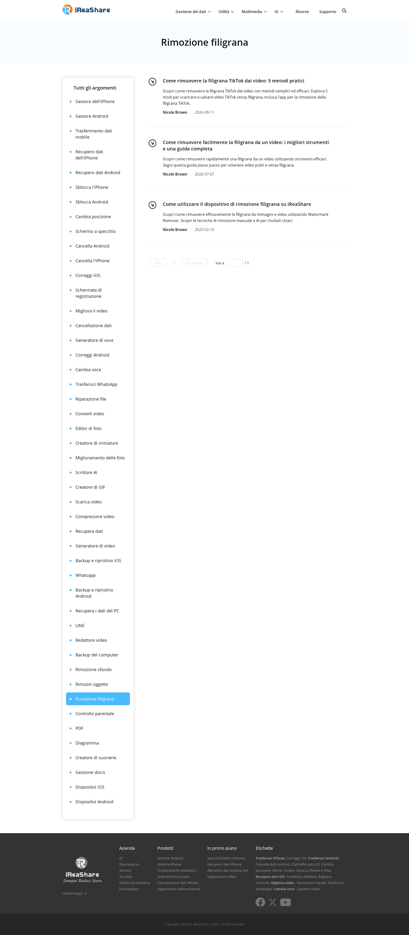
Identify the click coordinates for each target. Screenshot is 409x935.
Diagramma (87, 743)
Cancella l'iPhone (93, 260)
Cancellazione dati (94, 325)
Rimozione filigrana (95, 699)
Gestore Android (92, 116)
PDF (79, 728)
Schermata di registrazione (89, 293)
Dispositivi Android (94, 801)
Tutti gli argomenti (95, 88)
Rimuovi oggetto (92, 684)
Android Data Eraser (173, 876)
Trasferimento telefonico (176, 870)
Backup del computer (97, 655)
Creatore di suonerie (96, 757)
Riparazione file (91, 399)
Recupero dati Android (98, 172)
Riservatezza (129, 864)
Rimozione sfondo (94, 669)
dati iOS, (314, 864)
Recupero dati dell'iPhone (89, 155)
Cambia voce (88, 369)
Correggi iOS (88, 275)
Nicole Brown (175, 112)
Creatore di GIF (90, 487)
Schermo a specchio (96, 231)
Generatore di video (95, 546)
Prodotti (165, 848)
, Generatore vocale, (310, 883)
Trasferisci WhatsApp (96, 384)
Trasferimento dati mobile (94, 134)
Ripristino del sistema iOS (227, 870)
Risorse (302, 11)
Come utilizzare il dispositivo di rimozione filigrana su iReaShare (237, 204)
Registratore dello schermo (178, 889)
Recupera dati (89, 531)
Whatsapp (86, 575)
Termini (125, 870)
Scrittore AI (86, 472)
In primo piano (222, 848)
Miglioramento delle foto (100, 458)
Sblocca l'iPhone (92, 187)
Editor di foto (89, 428)
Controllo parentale (95, 713)
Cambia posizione (93, 216)
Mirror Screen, (283, 870)
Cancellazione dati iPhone (177, 883)
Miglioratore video (221, 876)
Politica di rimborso (134, 883)
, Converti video (307, 889)
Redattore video (91, 640)
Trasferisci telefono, (301, 876)
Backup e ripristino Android (94, 593)
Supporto (327, 11)
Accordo (125, 876)
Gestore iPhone (169, 864)
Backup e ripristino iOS (98, 560)
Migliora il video (91, 311)
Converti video (90, 413)
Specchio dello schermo (226, 858)
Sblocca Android (92, 202)
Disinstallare (129, 889)
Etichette (264, 848)
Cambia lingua (72, 893)
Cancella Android (92, 246)
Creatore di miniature (97, 443)
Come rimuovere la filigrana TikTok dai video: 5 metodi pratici (233, 80)
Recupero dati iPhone (224, 864)
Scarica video (89, 502)
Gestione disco (90, 772)
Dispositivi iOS (90, 787)
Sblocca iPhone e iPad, (313, 870)
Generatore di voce (94, 340)
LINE (80, 625)
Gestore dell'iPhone (95, 101)
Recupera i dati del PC (97, 611)
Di (121, 858)
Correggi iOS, (296, 858)
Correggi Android (92, 355)
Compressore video (95, 516)
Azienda (127, 848)
